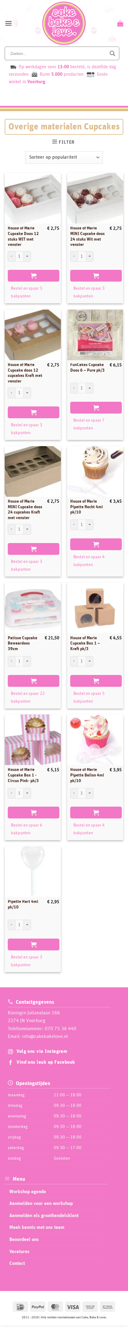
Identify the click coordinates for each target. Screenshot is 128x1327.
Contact (17, 1263)
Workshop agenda (27, 1191)
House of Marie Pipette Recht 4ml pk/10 (86, 506)
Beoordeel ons (24, 1239)
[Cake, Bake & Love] (64, 23)
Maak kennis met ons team (36, 1227)
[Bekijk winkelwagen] (119, 23)
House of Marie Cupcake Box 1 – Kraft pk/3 (85, 643)
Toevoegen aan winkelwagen (33, 276)
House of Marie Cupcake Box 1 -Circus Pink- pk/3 (23, 775)
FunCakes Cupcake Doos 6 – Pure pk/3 (87, 368)
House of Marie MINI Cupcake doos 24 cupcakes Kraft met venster (25, 509)
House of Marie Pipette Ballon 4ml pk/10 (87, 775)
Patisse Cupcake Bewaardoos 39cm (22, 643)
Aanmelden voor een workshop (41, 1203)
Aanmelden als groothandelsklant (44, 1215)
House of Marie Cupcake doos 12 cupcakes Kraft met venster (25, 373)
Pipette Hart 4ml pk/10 (23, 904)
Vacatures (19, 1251)
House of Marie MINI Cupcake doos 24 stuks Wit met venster (87, 236)
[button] (8, 23)
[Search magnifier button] (112, 53)
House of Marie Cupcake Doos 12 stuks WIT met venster (23, 236)
